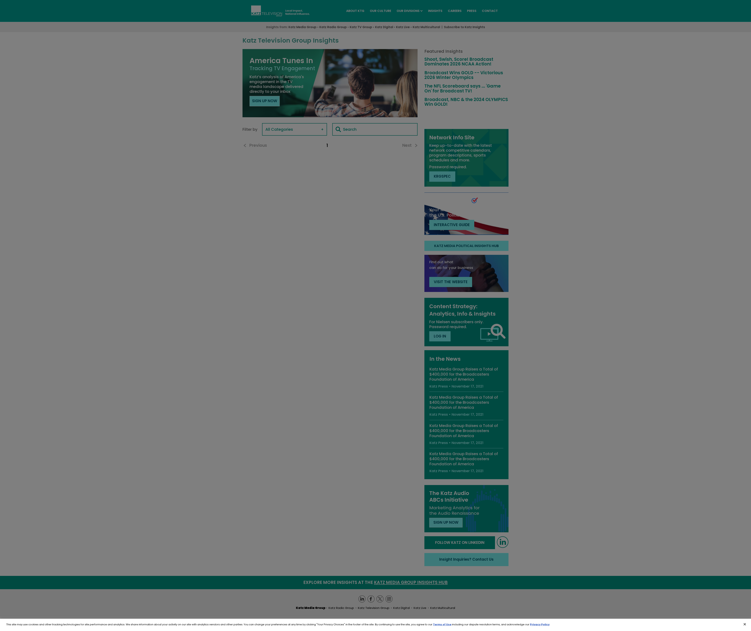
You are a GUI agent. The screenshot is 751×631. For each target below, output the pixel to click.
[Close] (744, 624)
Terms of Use (442, 624)
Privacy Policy (540, 624)
